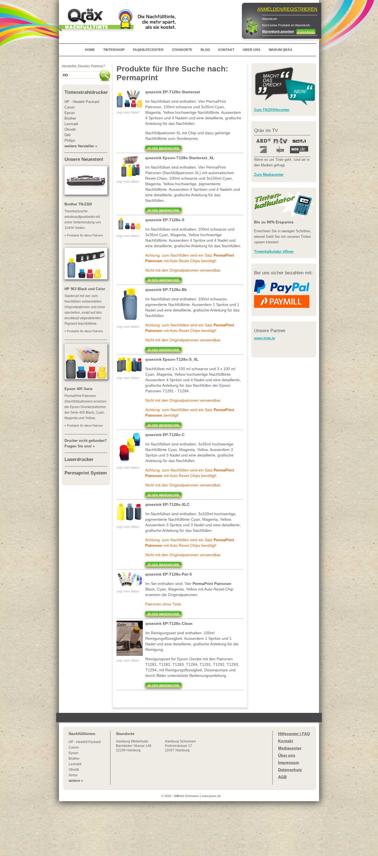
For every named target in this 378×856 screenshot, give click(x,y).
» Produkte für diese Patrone (83, 235)
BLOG (205, 50)
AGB (282, 777)
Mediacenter (289, 748)
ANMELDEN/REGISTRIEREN (287, 9)
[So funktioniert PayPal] (281, 292)
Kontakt (285, 741)
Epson (73, 753)
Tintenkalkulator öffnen (274, 251)
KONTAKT (226, 50)
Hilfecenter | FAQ (294, 733)
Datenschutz (290, 769)
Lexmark (75, 764)
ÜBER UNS (251, 50)
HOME (90, 50)
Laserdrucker (79, 459)
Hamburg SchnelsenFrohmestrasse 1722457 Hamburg (180, 745)
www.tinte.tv (264, 338)
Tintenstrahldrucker (86, 92)
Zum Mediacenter (269, 174)
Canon (74, 747)
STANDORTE (182, 50)
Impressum (288, 762)
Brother (74, 758)
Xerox (73, 775)
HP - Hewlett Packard (85, 742)
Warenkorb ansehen (278, 31)
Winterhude (133, 745)
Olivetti (74, 770)
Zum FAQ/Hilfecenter (271, 110)
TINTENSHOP (114, 50)
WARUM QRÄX (280, 50)
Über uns (286, 755)
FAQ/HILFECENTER (148, 50)
